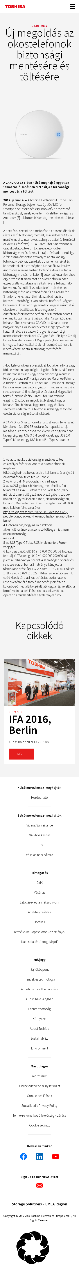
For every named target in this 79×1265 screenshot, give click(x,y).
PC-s (40, 845)
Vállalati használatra (39, 855)
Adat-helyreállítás (39, 912)
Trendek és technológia (39, 979)
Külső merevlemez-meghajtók (39, 788)
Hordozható (39, 797)
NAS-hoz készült (39, 835)
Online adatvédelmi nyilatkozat (39, 1086)
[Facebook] (23, 1156)
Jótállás (39, 922)
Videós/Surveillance (40, 825)
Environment (39, 1048)
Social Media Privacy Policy (39, 1106)
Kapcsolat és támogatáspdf (39, 942)
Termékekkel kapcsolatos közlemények (39, 932)
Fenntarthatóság (39, 1009)
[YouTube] (55, 1156)
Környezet (39, 1019)
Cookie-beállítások (39, 1096)
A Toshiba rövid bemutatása (39, 989)
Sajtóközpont (40, 969)
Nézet (21, 754)
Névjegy (39, 960)
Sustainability (39, 1038)
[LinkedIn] (39, 1156)
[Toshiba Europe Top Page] (15, 6)
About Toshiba (39, 1028)
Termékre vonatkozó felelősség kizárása (39, 1115)
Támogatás (39, 873)
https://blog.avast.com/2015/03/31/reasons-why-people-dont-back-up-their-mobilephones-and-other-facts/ (38, 516)
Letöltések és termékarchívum (39, 902)
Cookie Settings (39, 1125)
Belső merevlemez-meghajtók (39, 815)
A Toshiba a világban (39, 999)
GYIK (40, 883)
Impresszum (39, 1076)
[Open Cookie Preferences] (33, 1263)
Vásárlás (39, 892)
